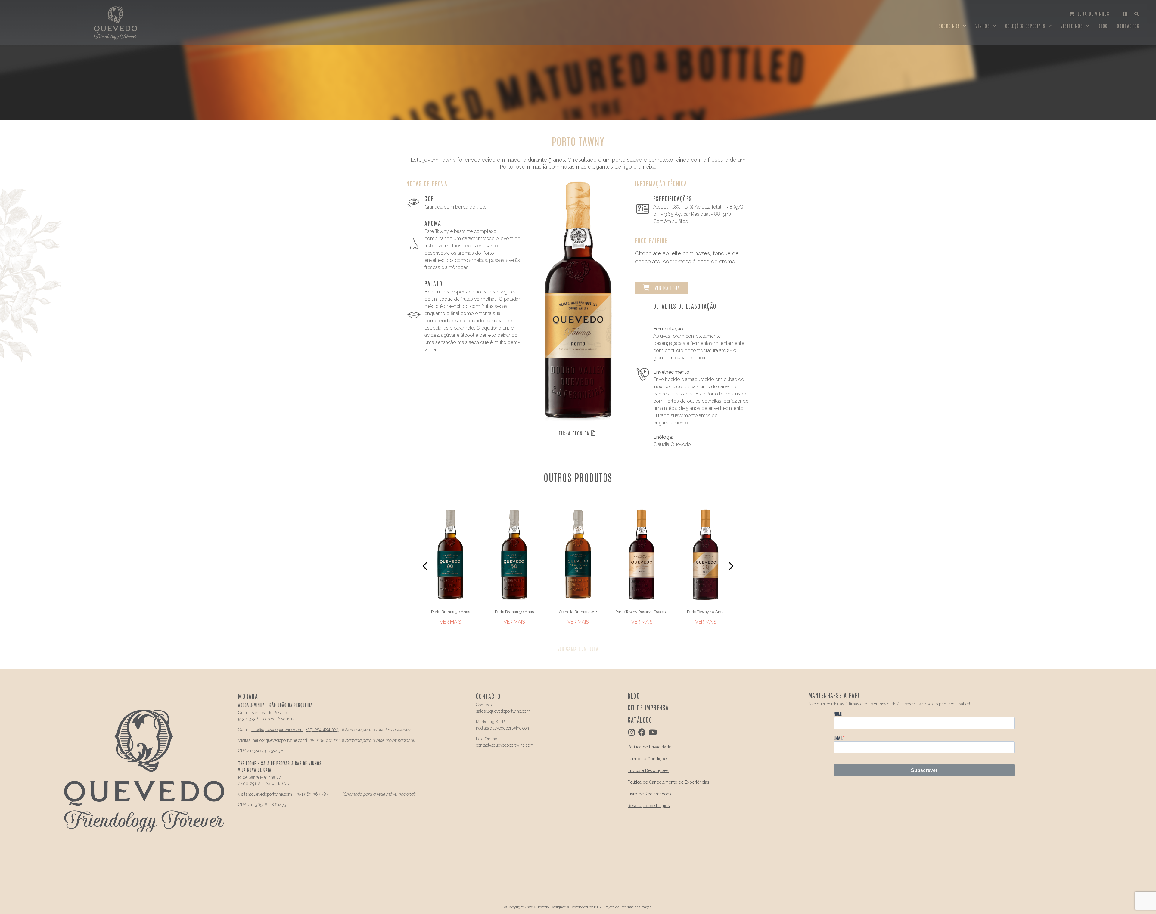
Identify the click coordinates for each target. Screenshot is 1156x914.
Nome (838, 713)
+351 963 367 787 (311, 794)
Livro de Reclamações (649, 794)
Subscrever (924, 770)
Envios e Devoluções (648, 770)
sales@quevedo (490, 711)
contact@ (484, 745)
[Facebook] (642, 732)
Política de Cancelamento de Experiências (668, 782)
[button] (1089, 13)
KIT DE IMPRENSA (648, 707)
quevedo (270, 729)
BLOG (634, 695)
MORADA (248, 696)
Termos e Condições (648, 758)
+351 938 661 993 (324, 740)
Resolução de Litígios (649, 805)
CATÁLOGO (640, 719)
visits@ (244, 794)
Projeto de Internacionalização (627, 907)
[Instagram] (631, 732)
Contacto (488, 696)
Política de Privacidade (649, 747)
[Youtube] (652, 732)
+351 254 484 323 (322, 729)
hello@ (259, 740)
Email (838, 737)
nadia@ (483, 728)
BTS (597, 907)
